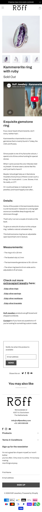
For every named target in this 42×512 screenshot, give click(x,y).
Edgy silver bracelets (13, 303)
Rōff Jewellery (15, 493)
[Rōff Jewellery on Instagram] (6, 429)
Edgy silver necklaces (13, 298)
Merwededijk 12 (21, 410)
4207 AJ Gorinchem (21, 412)
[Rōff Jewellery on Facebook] (2, 429)
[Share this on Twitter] (22, 373)
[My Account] (2, 7)
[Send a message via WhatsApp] (38, 504)
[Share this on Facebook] (25, 373)
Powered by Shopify (30, 493)
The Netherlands (21, 415)
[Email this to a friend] (31, 373)
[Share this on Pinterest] (28, 373)
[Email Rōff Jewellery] (10, 429)
